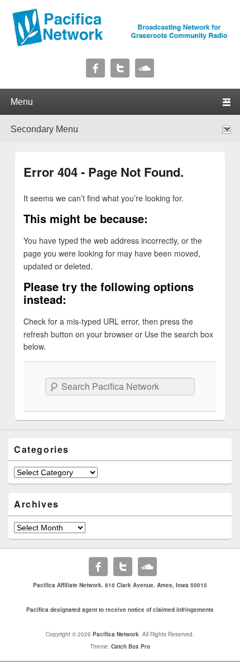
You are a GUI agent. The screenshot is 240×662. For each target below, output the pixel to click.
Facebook (95, 68)
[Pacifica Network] (120, 43)
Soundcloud (144, 68)
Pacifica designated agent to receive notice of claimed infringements (120, 609)
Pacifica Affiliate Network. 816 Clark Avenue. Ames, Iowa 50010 (120, 585)
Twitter (120, 68)
